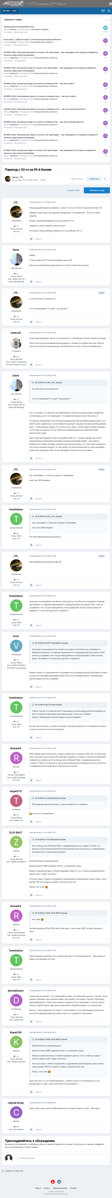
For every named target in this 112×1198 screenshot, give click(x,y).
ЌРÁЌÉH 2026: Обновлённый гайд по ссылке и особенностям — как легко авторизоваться (44, 109)
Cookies (73, 1188)
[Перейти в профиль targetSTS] (16, 801)
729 (17, 274)
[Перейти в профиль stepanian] (105, 40)
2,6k (17, 1056)
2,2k (17, 815)
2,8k (17, 357)
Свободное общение (39, 29)
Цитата (39, 239)
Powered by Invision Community (56, 1194)
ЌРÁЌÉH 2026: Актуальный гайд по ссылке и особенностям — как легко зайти (39, 83)
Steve (15, 249)
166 (17, 660)
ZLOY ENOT (15, 832)
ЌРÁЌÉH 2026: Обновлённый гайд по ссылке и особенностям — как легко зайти (40, 96)
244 (17, 856)
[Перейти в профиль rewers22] (16, 342)
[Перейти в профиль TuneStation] (16, 519)
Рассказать (78, 179)
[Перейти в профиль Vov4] (16, 646)
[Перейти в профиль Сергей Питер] (16, 1112)
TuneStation (16, 509)
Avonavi (13, 42)
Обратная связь (60, 1188)
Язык (37, 1188)
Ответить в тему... (27, 1158)
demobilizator (16, 990)
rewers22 (16, 332)
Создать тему (73, 190)
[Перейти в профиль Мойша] (105, 28)
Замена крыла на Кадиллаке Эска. (19, 27)
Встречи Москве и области (42, 42)
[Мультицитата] (31, 239)
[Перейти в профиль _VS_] (8, 179)
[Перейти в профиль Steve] (16, 259)
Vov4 (16, 636)
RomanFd (15, 748)
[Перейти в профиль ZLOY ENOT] (16, 842)
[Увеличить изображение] (30, 813)
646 (17, 1127)
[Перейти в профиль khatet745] (16, 1042)
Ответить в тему (96, 190)
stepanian (14, 58)
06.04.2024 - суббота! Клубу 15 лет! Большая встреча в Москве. (32, 39)
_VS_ (21, 177)
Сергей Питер (16, 1102)
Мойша (13, 29)
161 (17, 772)
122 (17, 226)
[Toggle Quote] (33, 382)
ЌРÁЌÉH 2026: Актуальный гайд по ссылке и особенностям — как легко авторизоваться (44, 122)
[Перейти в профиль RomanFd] (16, 758)
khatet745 (15, 1032)
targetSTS (16, 791)
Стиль (46, 1188)
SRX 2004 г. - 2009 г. (38, 180)
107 (17, 1015)
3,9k (17, 533)
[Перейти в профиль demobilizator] (16, 1000)
